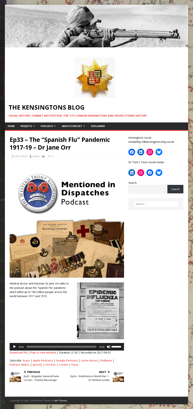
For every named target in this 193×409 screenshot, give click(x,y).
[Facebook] (131, 152)
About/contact (72, 126)
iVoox (74, 364)
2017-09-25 (21, 156)
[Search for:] (156, 204)
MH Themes (60, 400)
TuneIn (63, 364)
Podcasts (47, 126)
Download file (19, 352)
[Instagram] (149, 152)
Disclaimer (98, 126)
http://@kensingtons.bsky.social (155, 142)
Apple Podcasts (43, 360)
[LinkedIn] (140, 152)
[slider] (117, 346)
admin (36, 156)
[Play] (14, 347)
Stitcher (50, 364)
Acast (26, 360)
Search (132, 183)
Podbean (106, 360)
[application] (67, 347)
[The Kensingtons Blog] (96, 45)
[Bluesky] (158, 152)
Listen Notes (89, 360)
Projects (26, 126)
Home (11, 126)
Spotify (37, 364)
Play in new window (43, 352)
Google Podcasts (67, 360)
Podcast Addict (19, 364)
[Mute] (108, 347)
